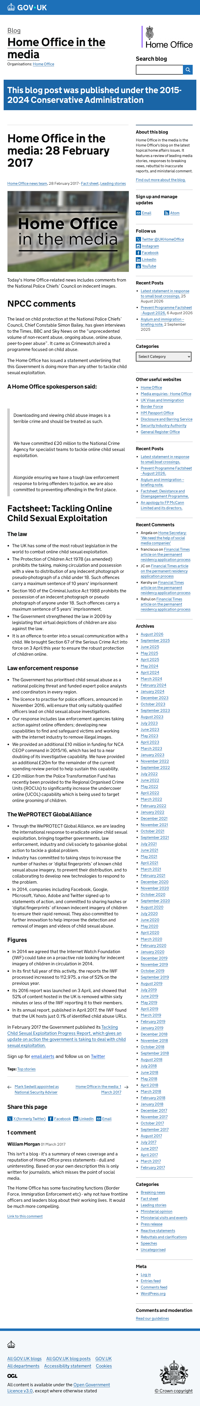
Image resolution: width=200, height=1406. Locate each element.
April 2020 (150, 932)
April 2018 (149, 1085)
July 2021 (149, 843)
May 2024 (149, 666)
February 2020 (153, 945)
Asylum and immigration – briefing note (162, 482)
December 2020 (155, 881)
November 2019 (154, 964)
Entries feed (151, 1281)
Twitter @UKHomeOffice (163, 239)
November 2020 (155, 888)
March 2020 (151, 939)
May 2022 (149, 786)
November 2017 (154, 1116)
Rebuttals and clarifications (164, 1237)
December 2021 (154, 818)
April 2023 (150, 742)
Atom (175, 213)
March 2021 (151, 869)
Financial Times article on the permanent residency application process (165, 554)
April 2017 (149, 1154)
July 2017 (148, 1142)
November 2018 (154, 1040)
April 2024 (150, 672)
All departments (23, 1366)
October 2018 (152, 1047)
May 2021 (149, 856)
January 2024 (152, 691)
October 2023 (153, 704)
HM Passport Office (157, 412)
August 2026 (152, 634)
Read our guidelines (152, 1318)
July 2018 (149, 1066)
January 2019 (152, 1027)
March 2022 (151, 799)
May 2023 (149, 735)
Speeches (149, 1243)
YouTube (149, 266)
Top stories (26, 1069)
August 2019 (151, 983)
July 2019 (149, 989)
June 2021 (149, 850)
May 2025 (149, 653)
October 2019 (152, 970)
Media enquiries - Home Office (166, 393)
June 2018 (149, 1072)
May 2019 (149, 1002)
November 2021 (154, 824)
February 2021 (153, 875)
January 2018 (152, 1104)
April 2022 (150, 793)
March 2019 (151, 1015)
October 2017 (152, 1123)
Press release (151, 1224)
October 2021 (152, 831)
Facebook (62, 1118)
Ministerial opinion (156, 1211)
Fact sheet (90, 183)
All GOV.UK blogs (24, 1358)
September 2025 (155, 640)
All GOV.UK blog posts (68, 1358)
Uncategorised (153, 1249)
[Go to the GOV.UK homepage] (27, 7)
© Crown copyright (174, 1391)
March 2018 (151, 1091)
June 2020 (150, 920)
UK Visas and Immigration (162, 400)
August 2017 (151, 1135)
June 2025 (150, 646)
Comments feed (154, 1287)
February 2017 (153, 1167)
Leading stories (113, 183)
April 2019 (149, 1008)
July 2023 (149, 723)
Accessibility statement (67, 1366)
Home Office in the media (56, 48)
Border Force (152, 406)
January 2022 (152, 812)
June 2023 (150, 729)
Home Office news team (27, 183)
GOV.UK (103, 1358)
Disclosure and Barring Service (166, 419)
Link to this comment (25, 1216)
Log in (146, 1274)
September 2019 (155, 977)
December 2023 (155, 697)
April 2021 (149, 862)
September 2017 (155, 1129)
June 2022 (150, 780)
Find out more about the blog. (161, 179)
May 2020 (149, 926)
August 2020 (152, 907)
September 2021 (155, 837)
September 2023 (155, 710)
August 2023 (152, 716)
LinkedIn (86, 1118)
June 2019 (149, 996)
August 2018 (151, 1059)
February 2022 (153, 805)
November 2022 (155, 761)
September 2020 (155, 900)
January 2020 (152, 951)
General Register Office (160, 432)
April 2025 (150, 659)
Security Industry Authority (163, 425)
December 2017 (154, 1110)
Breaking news (153, 1192)
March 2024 (151, 678)
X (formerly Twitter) (29, 1118)
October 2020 (153, 894)
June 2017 (149, 1148)
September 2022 (155, 767)
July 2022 (149, 773)
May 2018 (149, 1078)
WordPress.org (153, 1293)
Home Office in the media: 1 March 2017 (98, 1089)
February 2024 (153, 685)
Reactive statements (158, 1230)
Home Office (43, 64)
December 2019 (154, 958)
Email (106, 1118)
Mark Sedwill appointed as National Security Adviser (37, 1089)
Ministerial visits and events (164, 1217)
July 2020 (149, 913)
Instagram (150, 246)
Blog (14, 30)
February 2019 (153, 1021)
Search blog (151, 58)
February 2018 (153, 1097)
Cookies (104, 1366)
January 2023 (152, 754)
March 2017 (151, 1161)
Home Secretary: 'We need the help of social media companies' (164, 537)
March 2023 (151, 748)
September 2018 (155, 1053)
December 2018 (154, 1034)
